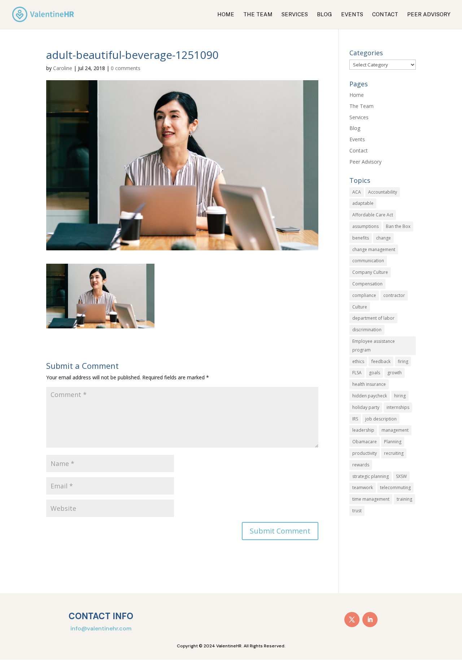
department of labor (373, 318)
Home (225, 14)
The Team (258, 14)
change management (373, 249)
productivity (364, 453)
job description (381, 419)
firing (403, 361)
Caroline (62, 68)
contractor (394, 295)
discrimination (367, 330)
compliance (364, 295)
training (404, 499)
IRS (355, 419)
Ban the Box (398, 226)
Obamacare (364, 442)
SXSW (401, 476)
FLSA (357, 373)
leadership (363, 430)
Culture (359, 307)
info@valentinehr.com (100, 628)
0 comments (125, 68)
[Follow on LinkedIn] (370, 619)
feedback (381, 361)
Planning (392, 442)
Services (295, 14)
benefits (360, 238)
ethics (358, 361)
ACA (356, 192)
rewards (360, 465)
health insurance (369, 384)
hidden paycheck (369, 396)
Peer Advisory (428, 14)
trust (357, 511)
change (383, 238)
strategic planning (370, 476)
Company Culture (370, 272)
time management (370, 499)
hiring (400, 396)
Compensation (367, 284)
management (395, 430)
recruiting (394, 453)
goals (374, 373)
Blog (324, 14)
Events (352, 14)
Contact (385, 14)
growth (394, 373)
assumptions (365, 226)
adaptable (363, 203)
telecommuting (395, 487)
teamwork (362, 487)
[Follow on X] (351, 619)
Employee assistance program (373, 345)
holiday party (365, 407)
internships (398, 407)
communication (368, 261)
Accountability (382, 192)
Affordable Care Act (372, 215)
